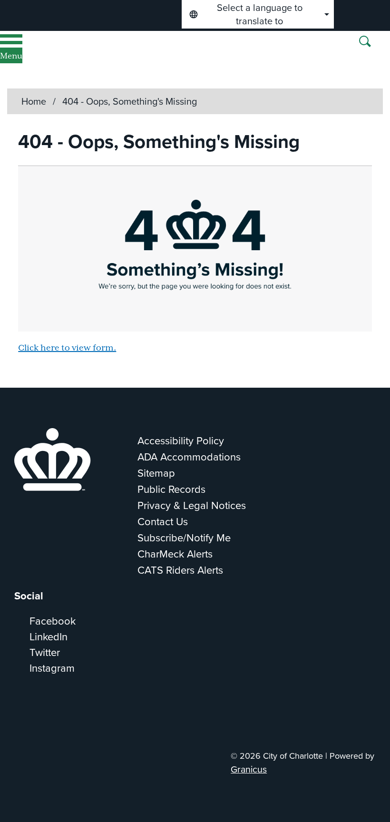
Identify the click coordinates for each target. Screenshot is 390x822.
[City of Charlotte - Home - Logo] (121, 59)
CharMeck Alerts (175, 554)
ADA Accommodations (189, 457)
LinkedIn (48, 637)
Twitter (44, 652)
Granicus (249, 769)
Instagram (52, 668)
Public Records (171, 489)
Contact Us (162, 521)
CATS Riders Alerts (180, 570)
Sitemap (156, 473)
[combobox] (258, 14)
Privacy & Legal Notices (191, 505)
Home (33, 101)
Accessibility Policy (180, 441)
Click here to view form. (67, 348)
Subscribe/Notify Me (184, 538)
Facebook (52, 621)
